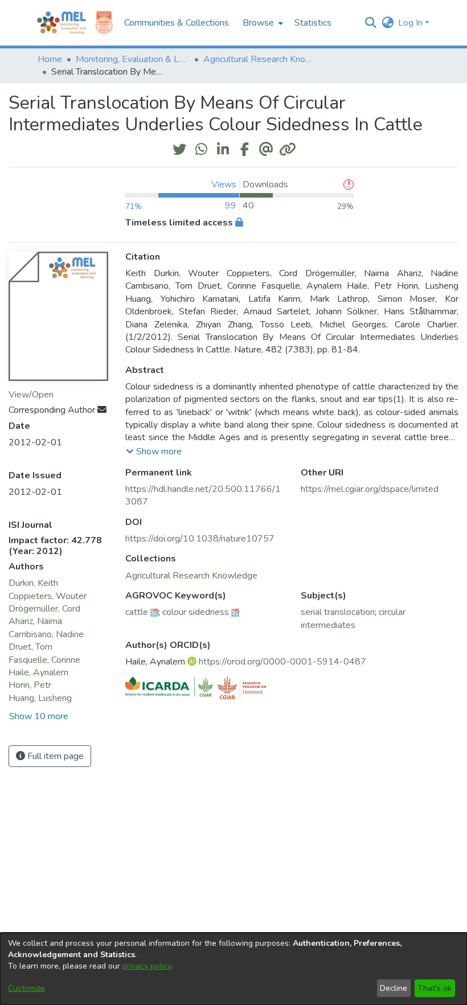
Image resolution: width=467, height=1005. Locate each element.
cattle (136, 612)
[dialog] (233, 969)
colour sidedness (195, 612)
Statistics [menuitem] (312, 23)
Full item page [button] (54, 756)
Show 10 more (38, 716)
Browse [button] (258, 23)
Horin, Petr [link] (30, 685)
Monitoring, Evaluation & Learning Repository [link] (133, 59)
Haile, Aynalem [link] (38, 672)
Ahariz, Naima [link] (35, 621)
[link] (191, 575)
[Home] (61, 22)
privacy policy (146, 966)
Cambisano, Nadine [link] (46, 634)
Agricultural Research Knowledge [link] (260, 59)
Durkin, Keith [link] (33, 583)
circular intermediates (353, 618)
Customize (26, 988)
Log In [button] (411, 23)
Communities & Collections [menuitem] (176, 23)
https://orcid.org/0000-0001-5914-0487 (282, 661)
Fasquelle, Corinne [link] (44, 660)
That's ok (434, 988)
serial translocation (338, 612)
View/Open (31, 394)
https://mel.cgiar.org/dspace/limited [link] (370, 489)
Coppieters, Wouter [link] (48, 596)
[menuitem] (261, 23)
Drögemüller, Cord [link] (44, 608)
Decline (393, 988)
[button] (370, 23)
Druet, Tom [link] (30, 647)
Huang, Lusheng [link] (40, 698)
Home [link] (50, 59)
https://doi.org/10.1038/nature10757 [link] (200, 538)
